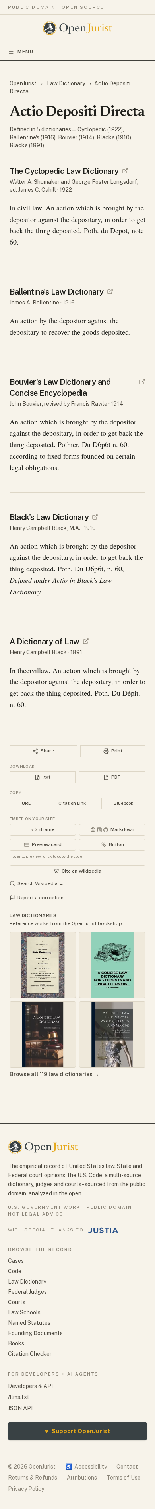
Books (16, 1343)
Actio (60, 580)
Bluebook (123, 803)
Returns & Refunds (32, 1477)
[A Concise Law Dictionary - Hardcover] (43, 1034)
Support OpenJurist (77, 1431)
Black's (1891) (27, 145)
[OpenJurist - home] (78, 28)
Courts (16, 1302)
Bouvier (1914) (76, 137)
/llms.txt (18, 1397)
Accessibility (86, 1466)
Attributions (82, 1477)
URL (26, 803)
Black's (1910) (114, 137)
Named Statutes (29, 1323)
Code (14, 1271)
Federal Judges (27, 1292)
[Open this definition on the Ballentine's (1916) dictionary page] (110, 291)
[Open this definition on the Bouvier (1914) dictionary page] (142, 381)
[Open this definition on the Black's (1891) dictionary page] (86, 641)
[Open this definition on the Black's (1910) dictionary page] (95, 517)
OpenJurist (24, 83)
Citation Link (72, 803)
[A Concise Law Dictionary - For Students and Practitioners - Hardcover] (112, 965)
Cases (16, 1261)
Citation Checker (30, 1354)
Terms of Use (124, 1477)
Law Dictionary (66, 83)
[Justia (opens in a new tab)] (103, 1230)
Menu (25, 51)
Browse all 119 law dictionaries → (54, 1074)
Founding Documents (35, 1333)
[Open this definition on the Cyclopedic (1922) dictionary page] (125, 171)
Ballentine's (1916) (33, 137)
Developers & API (30, 1386)
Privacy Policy (26, 1489)
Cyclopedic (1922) (100, 129)
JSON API (20, 1408)
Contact (127, 1466)
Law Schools (24, 1312)
